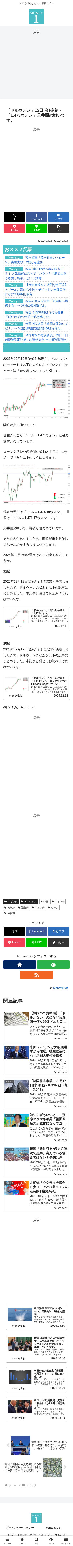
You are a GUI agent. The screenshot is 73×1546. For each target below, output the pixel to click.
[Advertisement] (36, 63)
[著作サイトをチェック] (19, 964)
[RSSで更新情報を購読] (36, 975)
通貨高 (11, 913)
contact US (53, 1527)
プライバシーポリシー (20, 1527)
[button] (59, 228)
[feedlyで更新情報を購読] (53, 964)
